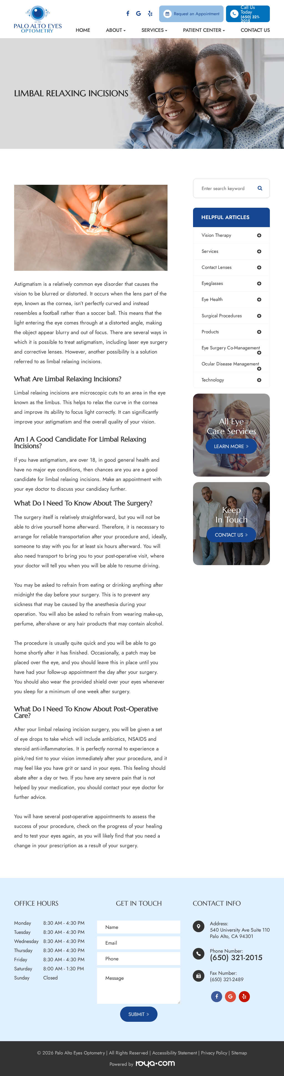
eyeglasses (212, 283)
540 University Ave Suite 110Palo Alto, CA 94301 (240, 933)
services (210, 251)
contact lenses (217, 267)
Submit (136, 1014)
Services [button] (152, 30)
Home (83, 30)
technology (213, 379)
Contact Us (255, 30)
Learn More (229, 446)
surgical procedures (222, 315)
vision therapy (216, 235)
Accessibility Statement (174, 1052)
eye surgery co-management (231, 347)
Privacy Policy (214, 1052)
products (210, 331)
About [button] (114, 30)
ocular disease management (230, 363)
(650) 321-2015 (236, 957)
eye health (212, 299)
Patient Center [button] (202, 30)
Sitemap (239, 1052)
